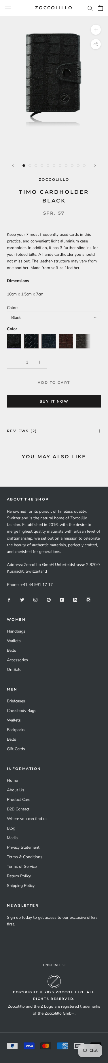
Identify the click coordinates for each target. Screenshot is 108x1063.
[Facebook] (9, 599)
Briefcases (16, 701)
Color (12, 329)
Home (12, 780)
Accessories (17, 660)
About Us (15, 790)
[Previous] (13, 165)
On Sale (14, 669)
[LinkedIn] (75, 599)
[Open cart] (100, 8)
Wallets (14, 641)
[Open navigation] (8, 8)
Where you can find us (27, 818)
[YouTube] (62, 599)
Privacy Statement (23, 847)
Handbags (16, 631)
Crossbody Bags (21, 710)
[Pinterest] (49, 599)
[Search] (90, 8)
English (51, 965)
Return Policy (19, 876)
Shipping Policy (21, 885)
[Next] (95, 165)
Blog (11, 828)
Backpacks (16, 730)
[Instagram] (35, 599)
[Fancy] (88, 599)
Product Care (18, 799)
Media (12, 838)
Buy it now (54, 401)
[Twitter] (22, 599)
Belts (11, 650)
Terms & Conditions (24, 857)
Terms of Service (22, 866)
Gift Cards (16, 749)
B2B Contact (18, 809)
